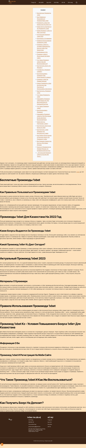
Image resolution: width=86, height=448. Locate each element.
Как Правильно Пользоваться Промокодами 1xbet (42, 18)
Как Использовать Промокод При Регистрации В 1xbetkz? (44, 75)
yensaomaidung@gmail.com (34, 426)
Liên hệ (63, 2)
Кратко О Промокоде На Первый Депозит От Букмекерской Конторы (44, 148)
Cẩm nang (70, 2)
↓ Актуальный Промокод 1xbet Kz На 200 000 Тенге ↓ (44, 154)
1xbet (77, 172)
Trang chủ (33, 2)
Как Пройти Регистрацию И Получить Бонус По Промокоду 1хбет (44, 137)
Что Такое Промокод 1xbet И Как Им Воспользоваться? (43, 61)
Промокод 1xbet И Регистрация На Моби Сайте (43, 56)
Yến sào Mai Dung (32, 424)
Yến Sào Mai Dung (40, 440)
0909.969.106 (31, 422)
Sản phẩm (41, 2)
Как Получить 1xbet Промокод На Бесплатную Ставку (42, 131)
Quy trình (49, 2)
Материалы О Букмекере (44, 38)
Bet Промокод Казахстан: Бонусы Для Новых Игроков (44, 143)
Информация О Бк (42, 52)
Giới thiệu (56, 2)
